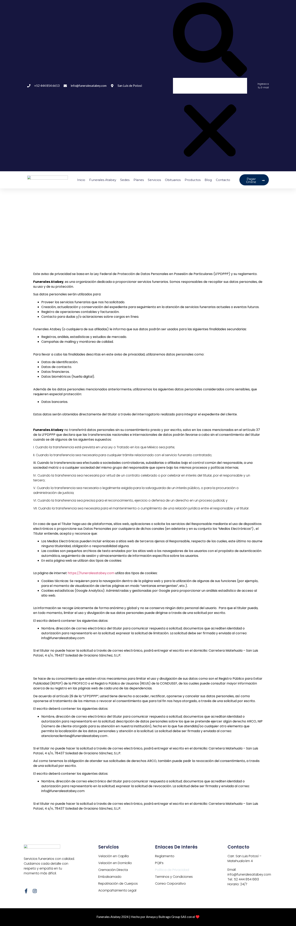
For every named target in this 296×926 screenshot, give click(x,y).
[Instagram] (34, 891)
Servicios (154, 180)
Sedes (124, 180)
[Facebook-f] (26, 891)
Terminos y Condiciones (174, 876)
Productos (193, 180)
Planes (139, 180)
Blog (208, 180)
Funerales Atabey (102, 180)
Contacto (223, 180)
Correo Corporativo (170, 883)
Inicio (81, 180)
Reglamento (164, 856)
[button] (210, 40)
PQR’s (159, 863)
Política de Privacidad (172, 869)
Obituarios (173, 180)
